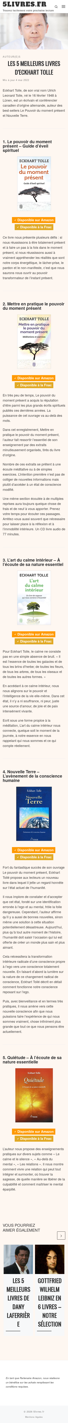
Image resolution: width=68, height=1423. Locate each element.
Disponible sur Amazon (35, 220)
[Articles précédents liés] (52, 1235)
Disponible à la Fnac (36, 227)
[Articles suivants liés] (61, 1235)
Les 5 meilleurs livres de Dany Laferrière (18, 1302)
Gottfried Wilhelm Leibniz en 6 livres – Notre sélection (50, 1302)
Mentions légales (34, 1416)
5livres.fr (38, 1411)
